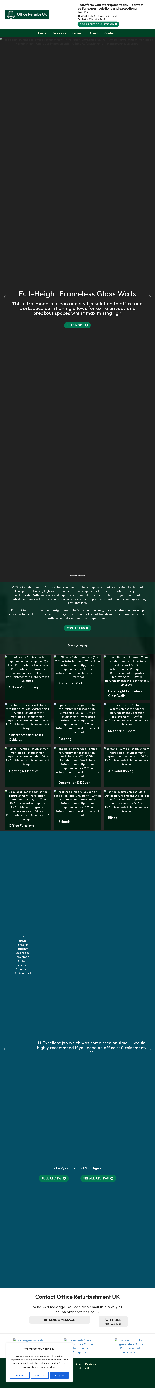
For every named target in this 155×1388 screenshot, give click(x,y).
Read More (75, 511)
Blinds (113, 1189)
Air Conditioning (121, 1143)
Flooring (65, 1111)
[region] (39, 1362)
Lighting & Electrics (24, 1143)
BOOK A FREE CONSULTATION (97, 24)
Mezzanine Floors (122, 1103)
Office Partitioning (24, 1059)
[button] (5, 471)
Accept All (59, 1375)
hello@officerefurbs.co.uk (102, 15)
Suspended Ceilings (73, 1055)
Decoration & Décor (74, 1154)
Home (42, 33)
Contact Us (76, 1000)
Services (58, 33)
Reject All (39, 1375)
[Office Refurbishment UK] (27, 14)
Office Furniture (22, 1197)
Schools (64, 1193)
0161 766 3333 (97, 19)
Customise (20, 1375)
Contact (110, 33)
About (93, 33)
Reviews (77, 33)
